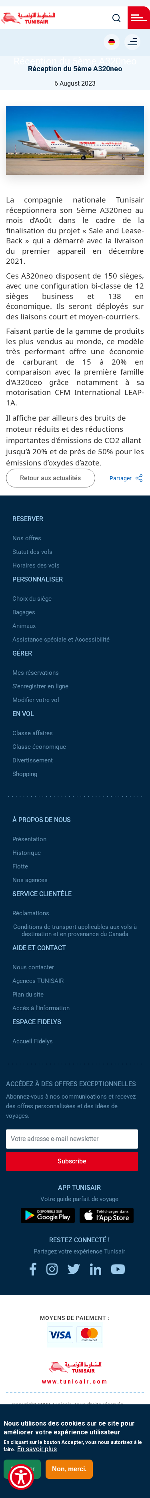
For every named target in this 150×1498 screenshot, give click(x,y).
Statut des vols (32, 551)
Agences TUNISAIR (38, 981)
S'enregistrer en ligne (40, 686)
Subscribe (72, 1161)
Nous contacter (33, 967)
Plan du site (28, 994)
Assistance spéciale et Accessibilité (61, 639)
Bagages (23, 612)
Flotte (20, 866)
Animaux (24, 626)
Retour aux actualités (50, 478)
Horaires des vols (36, 565)
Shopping (24, 774)
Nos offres (26, 538)
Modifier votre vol (35, 700)
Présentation (29, 839)
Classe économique (39, 746)
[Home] (28, 21)
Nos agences (30, 880)
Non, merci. (69, 1469)
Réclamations (30, 913)
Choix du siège (32, 598)
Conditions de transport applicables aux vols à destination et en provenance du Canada (75, 930)
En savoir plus (37, 1449)
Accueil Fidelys (32, 1041)
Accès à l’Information (41, 1008)
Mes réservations (35, 672)
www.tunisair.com (75, 1381)
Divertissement (32, 760)
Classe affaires (32, 733)
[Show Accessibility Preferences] (21, 1477)
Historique (26, 852)
